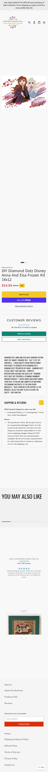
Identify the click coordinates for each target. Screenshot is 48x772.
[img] (24, 561)
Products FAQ (10, 697)
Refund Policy (10, 745)
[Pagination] (22, 262)
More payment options (24, 306)
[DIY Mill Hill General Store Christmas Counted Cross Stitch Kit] (24, 623)
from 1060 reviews (24, 563)
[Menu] (44, 22)
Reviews (8, 703)
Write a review (24, 334)
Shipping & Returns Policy (16, 739)
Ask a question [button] (24, 339)
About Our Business (13, 690)
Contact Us (9, 765)
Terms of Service (12, 752)
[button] (22, 638)
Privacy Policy (11, 758)
